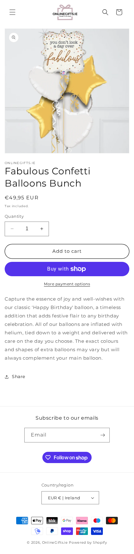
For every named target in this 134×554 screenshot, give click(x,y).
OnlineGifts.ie (55, 542)
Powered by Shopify (88, 542)
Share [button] (18, 376)
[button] (12, 12)
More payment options (67, 284)
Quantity (14, 216)
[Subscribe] (102, 435)
